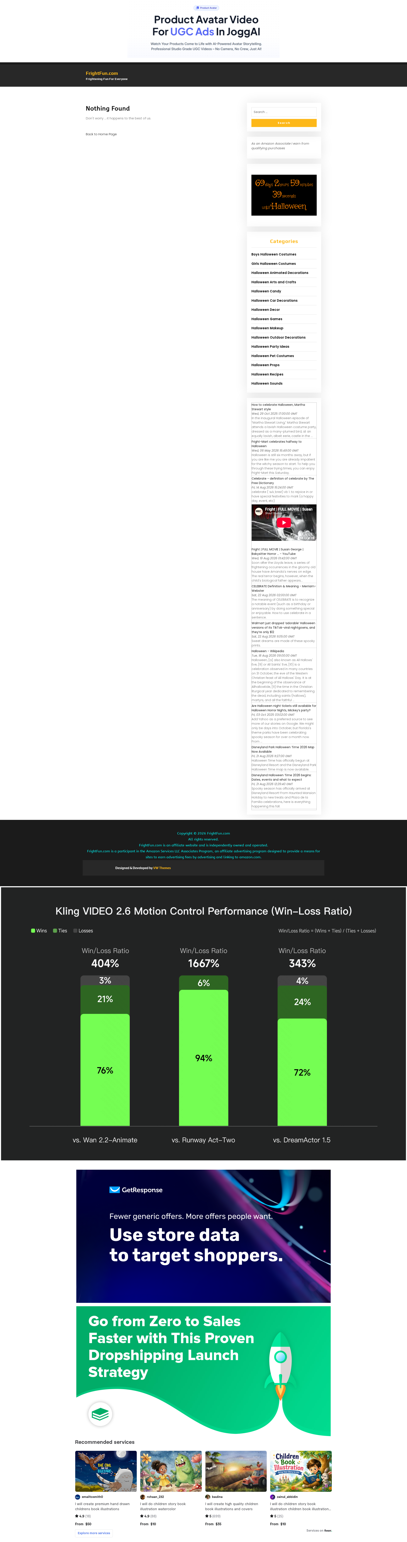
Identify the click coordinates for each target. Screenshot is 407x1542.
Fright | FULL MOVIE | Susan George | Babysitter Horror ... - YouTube (277, 551)
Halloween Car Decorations (274, 300)
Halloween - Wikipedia (268, 651)
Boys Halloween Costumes (273, 254)
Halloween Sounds (267, 383)
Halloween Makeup (267, 328)
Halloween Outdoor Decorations (278, 337)
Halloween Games (266, 319)
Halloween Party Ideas (270, 346)
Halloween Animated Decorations (279, 273)
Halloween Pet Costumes (272, 356)
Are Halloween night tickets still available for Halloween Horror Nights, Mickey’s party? (284, 708)
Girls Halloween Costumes (273, 263)
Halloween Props (265, 365)
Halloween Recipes (267, 374)
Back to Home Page (101, 134)
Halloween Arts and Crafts (273, 282)
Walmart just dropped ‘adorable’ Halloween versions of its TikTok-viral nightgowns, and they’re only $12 (283, 627)
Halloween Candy (266, 291)
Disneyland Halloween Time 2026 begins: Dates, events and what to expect (281, 777)
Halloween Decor (265, 309)
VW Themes (162, 868)
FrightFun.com (102, 73)
